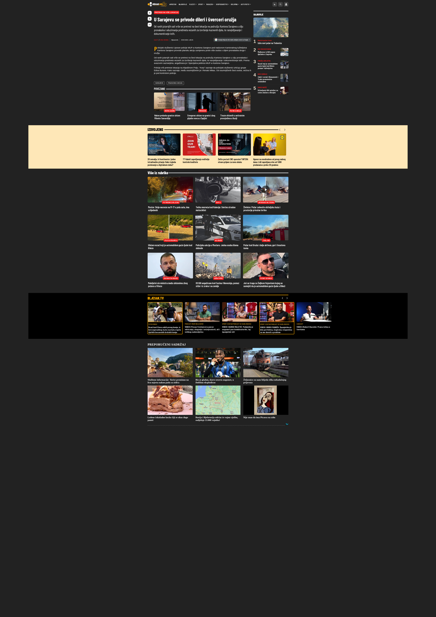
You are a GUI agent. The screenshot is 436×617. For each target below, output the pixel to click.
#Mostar (172, 4)
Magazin (209, 4)
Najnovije (183, 4)
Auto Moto (245, 4)
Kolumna (234, 4)
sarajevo (159, 83)
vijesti (156, 40)
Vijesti (192, 4)
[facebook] (150, 13)
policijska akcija (175, 83)
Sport (200, 4)
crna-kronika (164, 40)
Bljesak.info (174, 40)
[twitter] (150, 19)
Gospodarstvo (222, 4)
